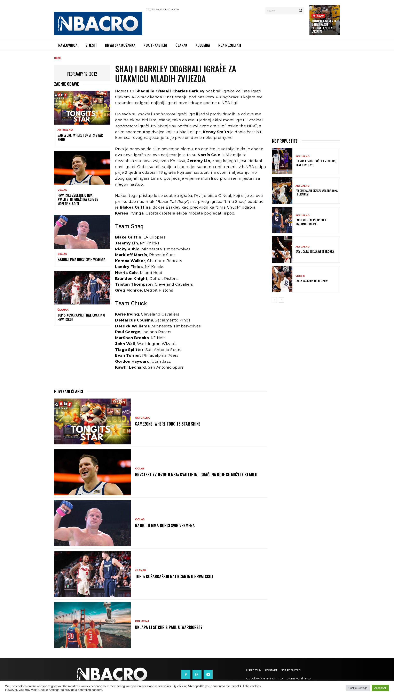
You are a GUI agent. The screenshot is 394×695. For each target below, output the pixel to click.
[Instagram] (197, 674)
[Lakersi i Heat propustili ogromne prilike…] (282, 220)
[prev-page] (274, 300)
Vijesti (300, 276)
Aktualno (318, 15)
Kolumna (142, 621)
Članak (63, 310)
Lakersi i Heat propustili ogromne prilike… (311, 222)
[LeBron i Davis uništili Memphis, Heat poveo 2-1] (282, 161)
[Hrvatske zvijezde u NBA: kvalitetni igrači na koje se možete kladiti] (82, 168)
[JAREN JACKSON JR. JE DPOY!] (282, 279)
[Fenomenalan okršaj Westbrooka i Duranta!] (282, 190)
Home (57, 58)
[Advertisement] (226, 25)
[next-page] (281, 300)
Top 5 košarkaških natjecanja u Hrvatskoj (81, 317)
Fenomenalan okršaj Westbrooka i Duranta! (317, 192)
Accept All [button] (380, 687)
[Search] (300, 10)
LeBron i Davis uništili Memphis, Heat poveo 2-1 (316, 163)
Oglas (62, 190)
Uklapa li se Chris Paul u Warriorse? (169, 627)
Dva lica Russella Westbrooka (315, 251)
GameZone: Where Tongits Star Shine (80, 137)
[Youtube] (208, 674)
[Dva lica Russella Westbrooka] (282, 249)
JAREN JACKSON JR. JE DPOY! (312, 280)
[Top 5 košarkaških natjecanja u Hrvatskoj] (82, 287)
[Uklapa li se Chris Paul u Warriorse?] (92, 625)
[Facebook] (185, 674)
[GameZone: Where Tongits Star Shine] (82, 108)
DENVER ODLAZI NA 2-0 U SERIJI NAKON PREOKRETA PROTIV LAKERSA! (324, 26)
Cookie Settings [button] (357, 687)
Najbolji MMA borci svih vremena (81, 259)
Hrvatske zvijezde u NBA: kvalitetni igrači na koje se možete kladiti (77, 199)
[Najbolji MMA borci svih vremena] (82, 232)
